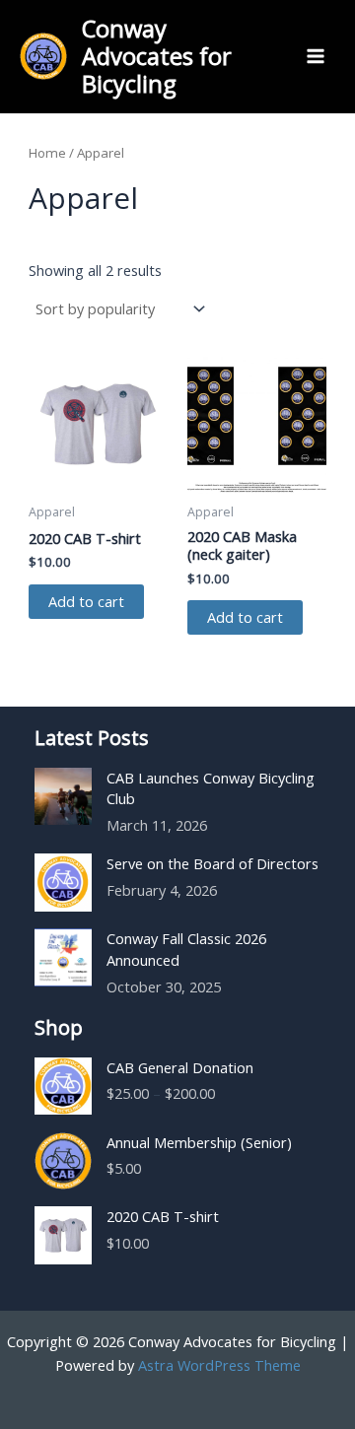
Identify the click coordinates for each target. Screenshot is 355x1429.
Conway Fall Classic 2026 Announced (186, 949)
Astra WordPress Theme (219, 1365)
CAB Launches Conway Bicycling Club (210, 788)
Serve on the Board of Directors (212, 863)
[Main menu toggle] (315, 56)
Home (47, 153)
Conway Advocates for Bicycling (157, 57)
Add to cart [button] (86, 601)
